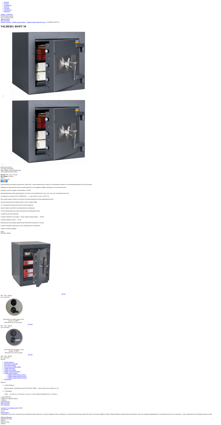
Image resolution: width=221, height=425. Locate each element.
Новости (6, 7)
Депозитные (7, 379)
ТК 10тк (30, 324)
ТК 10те (30, 354)
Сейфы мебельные (9, 368)
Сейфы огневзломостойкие (12, 371)
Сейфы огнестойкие (10, 370)
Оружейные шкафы (10, 365)
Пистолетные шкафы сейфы (12, 367)
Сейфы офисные (9, 362)
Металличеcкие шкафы (11, 363)
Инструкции (8, 10)
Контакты (7, 11)
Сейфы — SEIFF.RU (7, 14)
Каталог (6, 3)
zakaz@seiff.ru (5, 412)
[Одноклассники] (4, 181)
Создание (3, 408)
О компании (7, 5)
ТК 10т (63, 294)
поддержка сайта (13, 408)
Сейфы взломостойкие (19, 22)
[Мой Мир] (7, 181)
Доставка (7, 8)
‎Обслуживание (5, 405)
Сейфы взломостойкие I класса (17, 374)
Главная (6, 2)
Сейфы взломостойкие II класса (17, 376)
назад (2, 231)
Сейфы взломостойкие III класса (36, 22)
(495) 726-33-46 (5, 20)
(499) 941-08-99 (5, 19)
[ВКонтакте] (2, 181)
